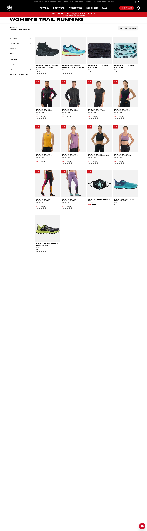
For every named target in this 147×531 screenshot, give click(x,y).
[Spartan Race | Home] (9, 7)
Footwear (14, 43)
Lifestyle (14, 64)
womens (13, 28)
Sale (12, 69)
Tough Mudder (50, 2)
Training (13, 59)
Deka (60, 2)
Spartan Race (38, 2)
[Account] (138, 8)
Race (12, 54)
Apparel (13, 38)
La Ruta (88, 2)
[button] (41, 74)
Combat (111, 2)
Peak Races (79, 2)
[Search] (135, 2)
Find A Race (127, 8)
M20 (94, 2)
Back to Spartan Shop (19, 75)
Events (13, 48)
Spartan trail (68, 2)
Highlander (101, 2)
